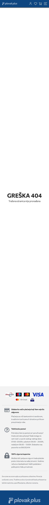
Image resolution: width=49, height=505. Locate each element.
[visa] (32, 399)
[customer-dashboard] (30, 3)
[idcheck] (21, 399)
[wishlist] (35, 3)
